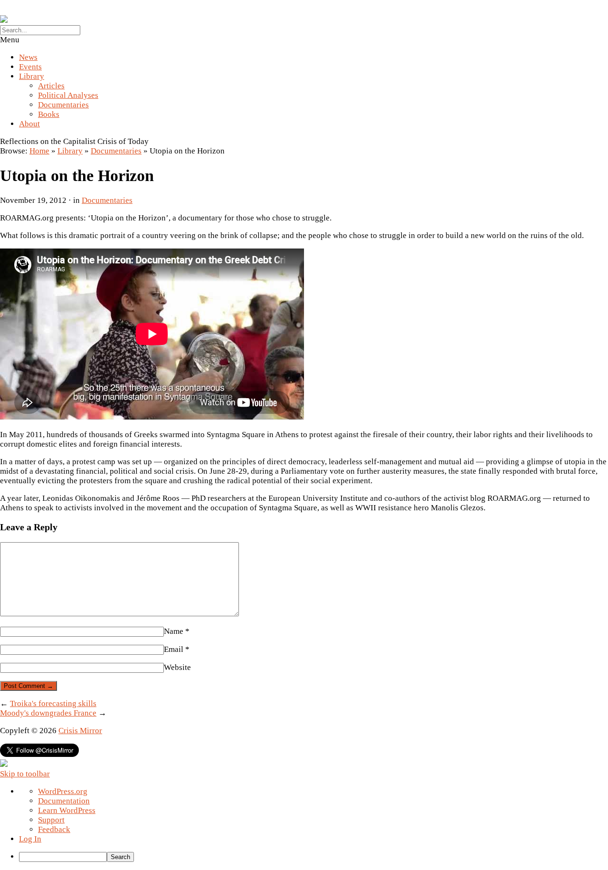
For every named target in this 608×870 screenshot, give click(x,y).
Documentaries (63, 104)
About (29, 123)
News (28, 57)
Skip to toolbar (25, 773)
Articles (51, 85)
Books (48, 114)
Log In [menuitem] (30, 838)
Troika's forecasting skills (53, 703)
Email (177, 649)
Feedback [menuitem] (54, 829)
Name (177, 631)
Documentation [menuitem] (64, 800)
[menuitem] (313, 857)
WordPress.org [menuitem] (62, 791)
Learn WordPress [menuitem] (66, 810)
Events (30, 66)
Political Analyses (68, 95)
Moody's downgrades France (48, 712)
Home (39, 150)
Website (177, 667)
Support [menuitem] (51, 819)
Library (31, 76)
